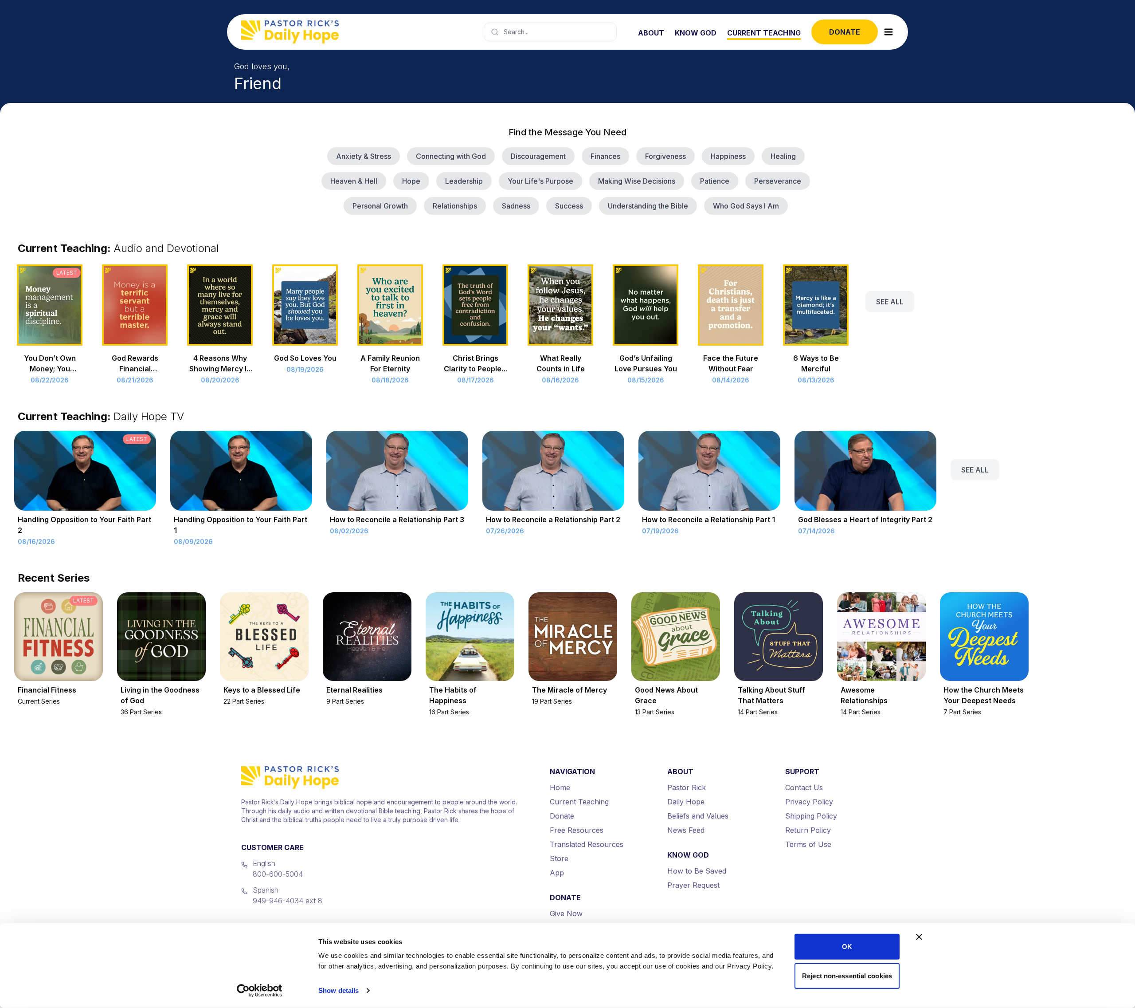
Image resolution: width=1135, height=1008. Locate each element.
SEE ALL (890, 301)
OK (847, 946)
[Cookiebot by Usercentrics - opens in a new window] (259, 990)
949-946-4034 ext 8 (287, 900)
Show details (338, 990)
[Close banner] (919, 937)
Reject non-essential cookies (847, 975)
